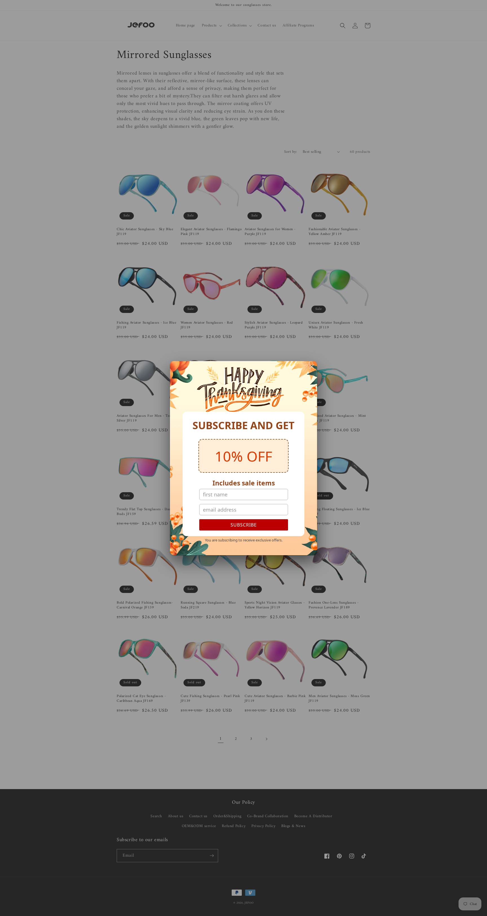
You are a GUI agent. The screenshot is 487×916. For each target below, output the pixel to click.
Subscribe (244, 525)
